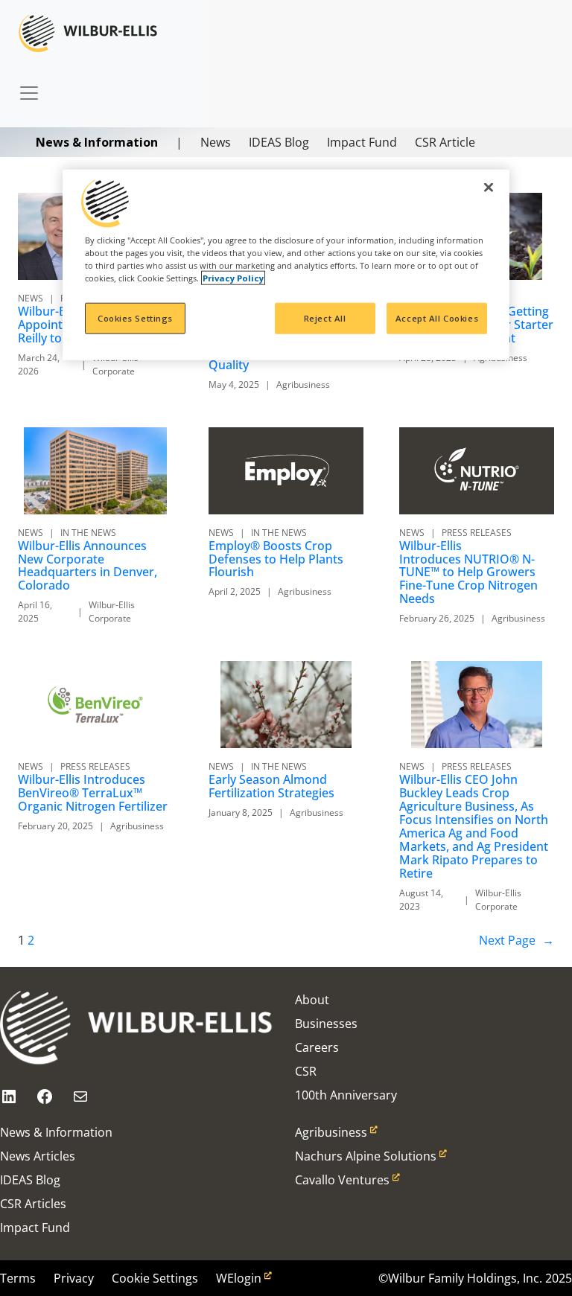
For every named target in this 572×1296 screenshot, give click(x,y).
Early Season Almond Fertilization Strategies (271, 786)
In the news (88, 532)
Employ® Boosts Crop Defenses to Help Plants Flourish (276, 560)
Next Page (516, 940)
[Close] (488, 187)
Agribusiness (303, 384)
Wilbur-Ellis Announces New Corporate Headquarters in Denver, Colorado (87, 566)
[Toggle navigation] (29, 85)
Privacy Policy (233, 278)
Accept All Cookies (436, 318)
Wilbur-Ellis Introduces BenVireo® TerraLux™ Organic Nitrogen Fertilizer (93, 793)
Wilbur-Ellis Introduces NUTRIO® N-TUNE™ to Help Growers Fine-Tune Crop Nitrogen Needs (468, 573)
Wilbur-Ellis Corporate (115, 364)
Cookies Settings (135, 318)
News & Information (97, 142)
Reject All (325, 318)
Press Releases (477, 532)
